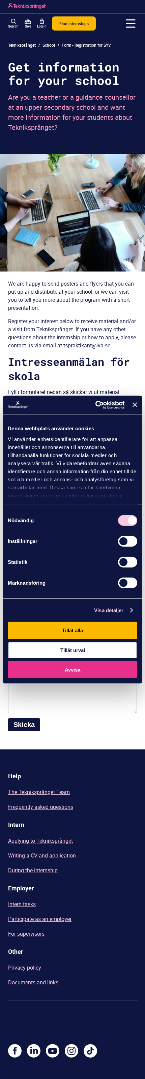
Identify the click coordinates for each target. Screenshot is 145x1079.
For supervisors (26, 933)
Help (14, 776)
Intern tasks (22, 904)
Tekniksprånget (22, 45)
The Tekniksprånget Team (39, 792)
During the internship (33, 870)
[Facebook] (15, 1051)
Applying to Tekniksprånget (40, 840)
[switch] (127, 541)
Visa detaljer (108, 610)
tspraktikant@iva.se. (87, 345)
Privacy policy (24, 967)
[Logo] (27, 7)
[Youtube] (52, 1051)
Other (15, 951)
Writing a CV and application (42, 855)
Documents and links (33, 982)
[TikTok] (90, 1051)
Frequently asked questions (40, 807)
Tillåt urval (72, 650)
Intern (16, 825)
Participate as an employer (39, 919)
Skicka (24, 724)
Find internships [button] (74, 23)
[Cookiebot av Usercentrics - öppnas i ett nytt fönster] (95, 404)
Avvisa (72, 670)
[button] (131, 23)
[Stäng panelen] (135, 404)
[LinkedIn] (33, 1051)
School (48, 45)
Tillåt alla (72, 630)
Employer (21, 888)
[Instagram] (71, 1051)
